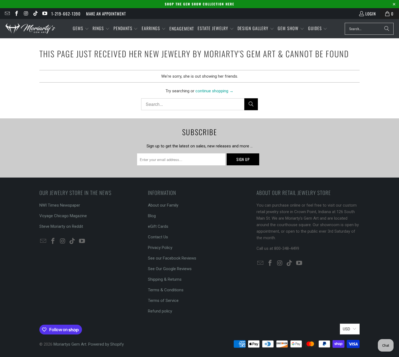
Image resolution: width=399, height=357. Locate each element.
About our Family (163, 205)
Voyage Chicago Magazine (63, 215)
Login (370, 14)
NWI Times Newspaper (59, 205)
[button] (81, 29)
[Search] (387, 29)
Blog (152, 215)
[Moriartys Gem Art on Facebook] (16, 14)
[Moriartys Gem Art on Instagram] (25, 14)
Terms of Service (163, 300)
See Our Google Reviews (170, 268)
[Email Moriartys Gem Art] (7, 14)
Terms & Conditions (165, 290)
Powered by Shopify (106, 344)
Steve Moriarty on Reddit (61, 226)
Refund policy (160, 311)
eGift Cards (158, 226)
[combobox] (369, 29)
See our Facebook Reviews (172, 258)
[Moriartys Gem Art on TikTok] (35, 14)
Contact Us (158, 237)
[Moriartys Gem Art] (30, 28)
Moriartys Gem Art (69, 344)
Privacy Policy (160, 247)
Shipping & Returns (165, 279)
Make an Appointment (106, 14)
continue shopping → (214, 91)
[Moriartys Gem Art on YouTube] (44, 14)
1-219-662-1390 (66, 14)
